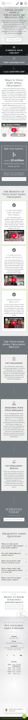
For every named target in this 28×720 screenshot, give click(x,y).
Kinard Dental (14, 419)
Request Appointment (14, 519)
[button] (25, 3)
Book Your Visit (14, 607)
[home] (6, 3)
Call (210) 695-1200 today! (14, 179)
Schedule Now (14, 40)
